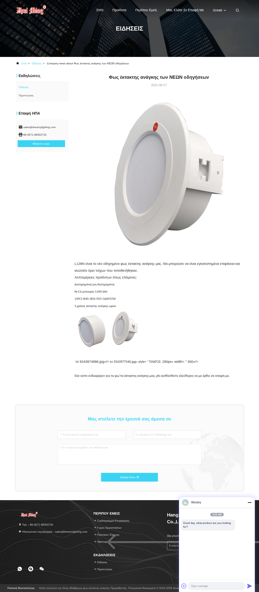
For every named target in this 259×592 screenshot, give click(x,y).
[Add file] (184, 586)
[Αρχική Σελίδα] (31, 9)
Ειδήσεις (37, 63)
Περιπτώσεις (26, 95)
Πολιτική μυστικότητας (21, 588)
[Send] (249, 586)
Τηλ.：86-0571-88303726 (37, 524)
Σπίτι (99, 10)
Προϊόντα (119, 10)
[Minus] (249, 502)
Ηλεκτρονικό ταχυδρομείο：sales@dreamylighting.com (54, 531)
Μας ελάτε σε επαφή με (185, 10)
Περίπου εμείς (146, 10)
